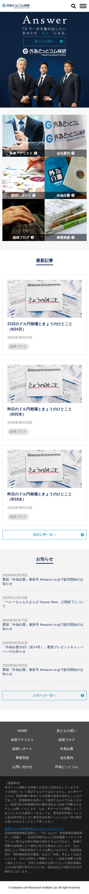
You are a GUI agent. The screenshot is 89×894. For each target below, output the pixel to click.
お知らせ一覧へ (44, 695)
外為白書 (66, 749)
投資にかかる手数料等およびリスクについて (33, 828)
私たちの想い (45, 41)
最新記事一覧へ (44, 534)
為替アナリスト (22, 740)
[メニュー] (83, 6)
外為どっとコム (66, 767)
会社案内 (66, 758)
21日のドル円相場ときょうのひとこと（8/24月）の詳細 (44, 315)
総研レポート (22, 749)
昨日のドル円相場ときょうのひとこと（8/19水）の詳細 (44, 485)
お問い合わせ (22, 767)
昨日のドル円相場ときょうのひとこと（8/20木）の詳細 (44, 400)
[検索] (73, 5)
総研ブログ (18, 346)
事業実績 (22, 758)
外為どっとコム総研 (16, 6)
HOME (22, 731)
